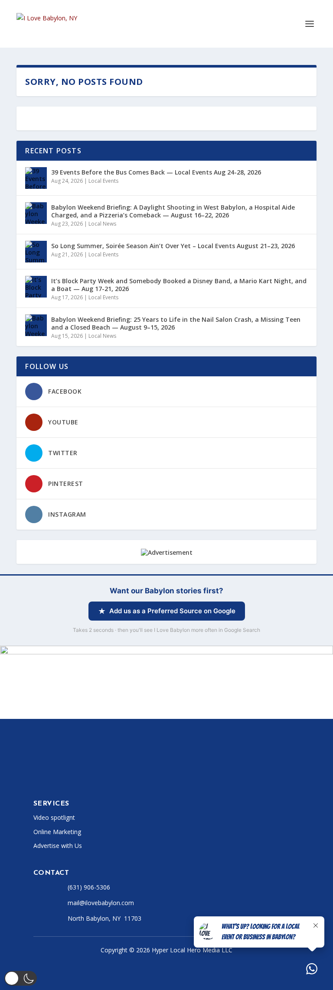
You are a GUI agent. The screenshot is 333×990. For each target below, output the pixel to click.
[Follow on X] (54, 776)
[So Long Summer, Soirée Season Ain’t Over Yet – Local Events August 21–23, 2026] (36, 251)
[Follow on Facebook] (37, 776)
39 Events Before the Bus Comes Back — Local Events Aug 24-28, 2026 (156, 172)
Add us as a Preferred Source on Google (172, 611)
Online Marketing (57, 832)
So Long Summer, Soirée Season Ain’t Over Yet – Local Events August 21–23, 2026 (173, 246)
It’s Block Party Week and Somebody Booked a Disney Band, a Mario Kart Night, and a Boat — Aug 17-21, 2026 (179, 285)
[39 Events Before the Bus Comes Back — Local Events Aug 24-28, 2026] (36, 178)
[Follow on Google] (141, 776)
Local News (102, 223)
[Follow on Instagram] (71, 776)
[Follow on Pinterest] (124, 776)
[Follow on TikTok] (89, 776)
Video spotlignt (54, 817)
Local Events (103, 180)
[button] (20, 978)
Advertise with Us (57, 845)
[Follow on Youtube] (106, 776)
